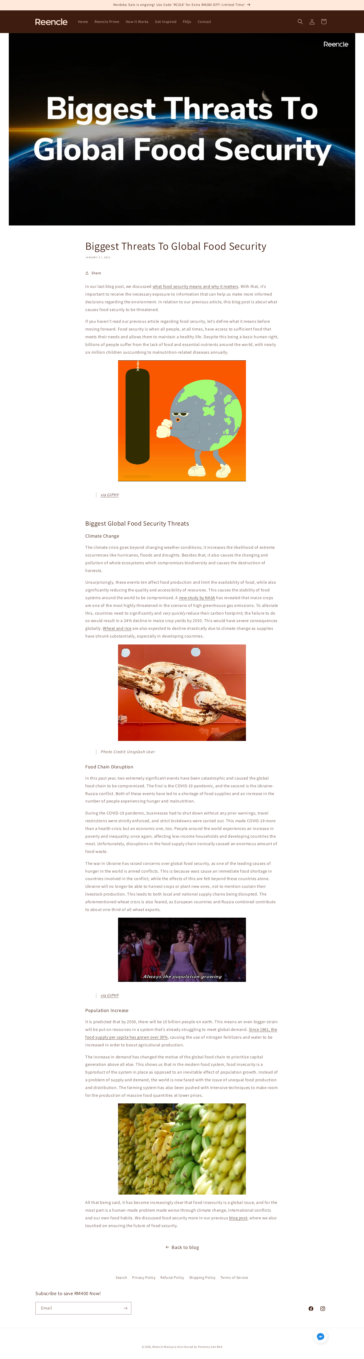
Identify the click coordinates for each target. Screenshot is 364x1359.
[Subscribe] (125, 1308)
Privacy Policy (143, 1277)
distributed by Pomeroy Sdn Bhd (199, 1347)
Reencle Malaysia (164, 1347)
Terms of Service (234, 1277)
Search (121, 1277)
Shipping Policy (202, 1277)
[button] (300, 21)
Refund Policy (172, 1277)
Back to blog (185, 1247)
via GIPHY (109, 495)
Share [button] (96, 273)
